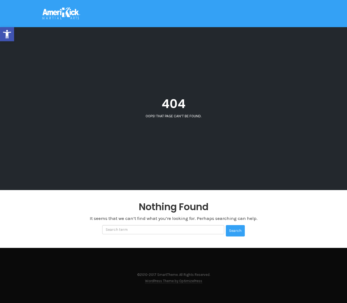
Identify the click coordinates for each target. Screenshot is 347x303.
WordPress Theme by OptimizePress (173, 281)
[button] (7, 34)
